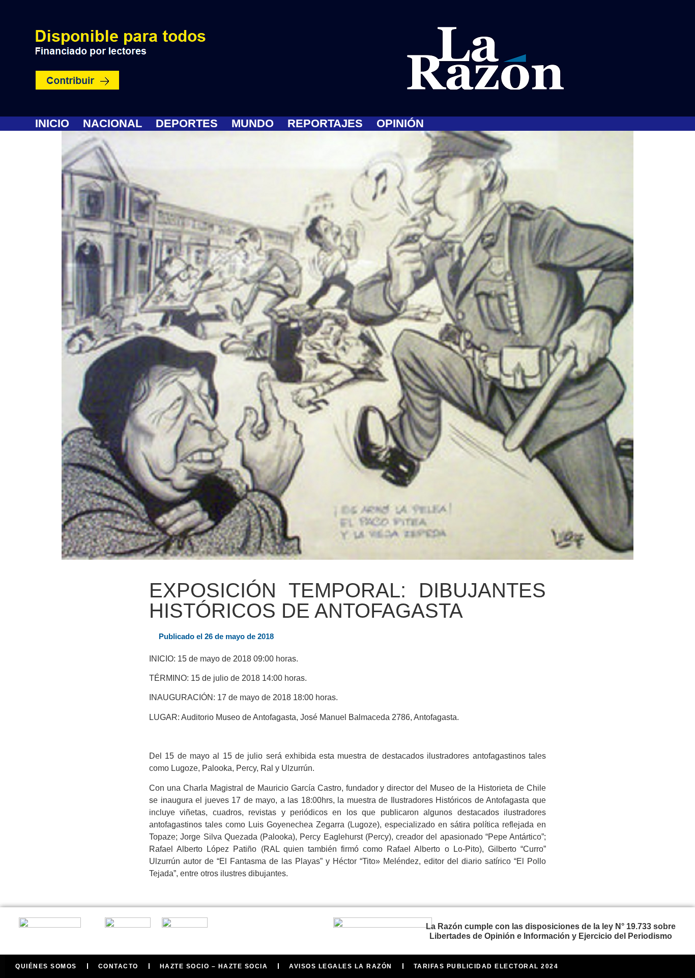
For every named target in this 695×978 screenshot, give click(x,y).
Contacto (118, 966)
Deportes (187, 124)
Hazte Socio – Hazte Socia (214, 966)
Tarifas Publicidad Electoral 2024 (486, 966)
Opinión (400, 124)
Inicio (52, 124)
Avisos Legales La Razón (340, 966)
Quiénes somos (46, 966)
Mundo (252, 124)
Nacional (112, 124)
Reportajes (325, 124)
